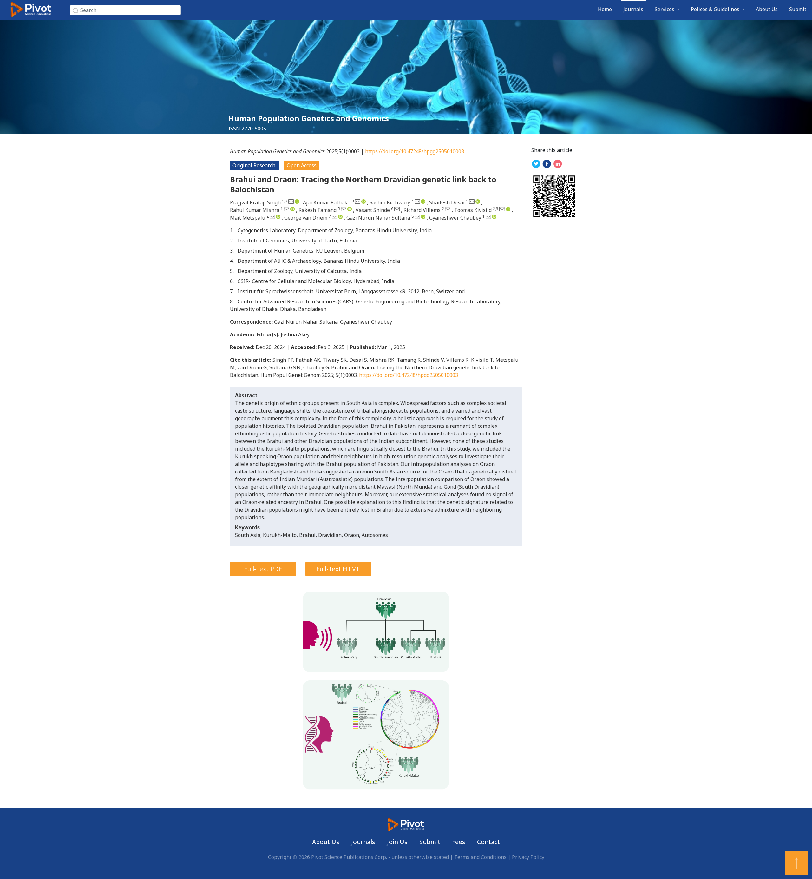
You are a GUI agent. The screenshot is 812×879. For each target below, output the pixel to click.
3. (232, 250)
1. (232, 230)
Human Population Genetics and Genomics (308, 118)
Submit (797, 9)
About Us (767, 9)
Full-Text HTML (338, 569)
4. (232, 260)
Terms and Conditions (480, 857)
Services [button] (665, 9)
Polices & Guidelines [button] (716, 9)
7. (232, 291)
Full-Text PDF (263, 569)
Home (605, 9)
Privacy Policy (528, 857)
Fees (458, 841)
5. (232, 271)
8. (232, 301)
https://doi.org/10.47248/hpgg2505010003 (414, 151)
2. (232, 240)
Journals (633, 9)
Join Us (397, 841)
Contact (488, 841)
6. (232, 281)
